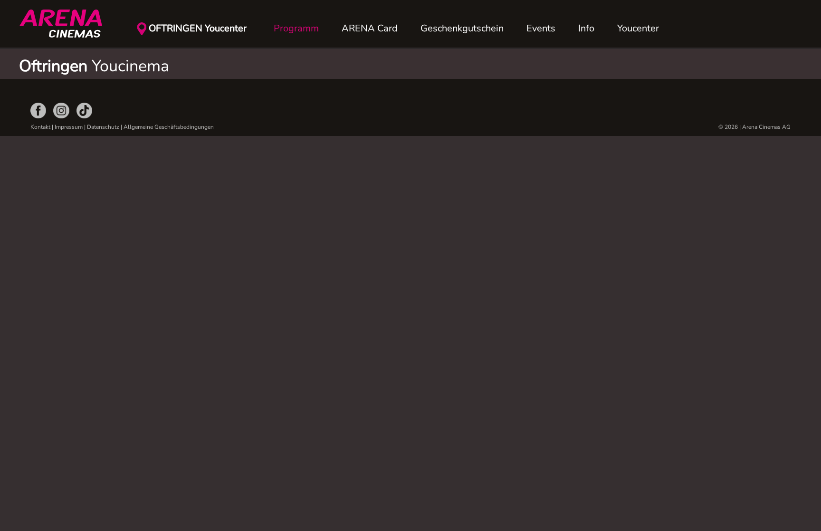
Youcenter (638, 28)
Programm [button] (296, 28)
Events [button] (540, 28)
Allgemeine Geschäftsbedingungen (169, 127)
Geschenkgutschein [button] (462, 28)
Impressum (69, 127)
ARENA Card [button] (370, 28)
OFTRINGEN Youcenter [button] (198, 28)
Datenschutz (103, 127)
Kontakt (40, 127)
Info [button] (586, 28)
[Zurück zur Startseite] (66, 24)
